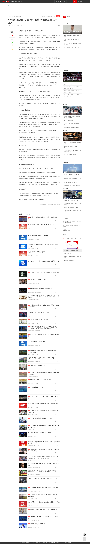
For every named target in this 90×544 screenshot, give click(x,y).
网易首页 (12, 1)
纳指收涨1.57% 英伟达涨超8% (36, 252)
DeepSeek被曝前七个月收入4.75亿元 (71, 182)
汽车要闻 (65, 188)
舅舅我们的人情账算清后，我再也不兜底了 (42, 418)
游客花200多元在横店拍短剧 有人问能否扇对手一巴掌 (42, 478)
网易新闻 (68, 16)
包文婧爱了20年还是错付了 (69, 120)
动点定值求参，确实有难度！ (69, 253)
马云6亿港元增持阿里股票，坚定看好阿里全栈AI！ (44, 509)
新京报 (21, 25)
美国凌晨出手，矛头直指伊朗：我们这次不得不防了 (42, 471)
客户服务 (47, 542)
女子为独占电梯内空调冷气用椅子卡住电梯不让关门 (44, 487)
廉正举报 (66, 542)
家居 (68, 238)
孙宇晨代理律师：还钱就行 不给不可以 (71, 47)
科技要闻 (65, 162)
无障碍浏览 (19, 1)
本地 (80, 238)
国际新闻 (17, 16)
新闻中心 (13, 16)
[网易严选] (64, 1)
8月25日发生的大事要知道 (37, 524)
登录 (74, 1)
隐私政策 (51, 542)
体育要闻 (65, 71)
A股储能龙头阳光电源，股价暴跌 (39, 319)
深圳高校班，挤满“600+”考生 (69, 260)
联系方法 (40, 542)
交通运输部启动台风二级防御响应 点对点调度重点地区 (43, 403)
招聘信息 (44, 542)
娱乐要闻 (65, 104)
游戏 (76, 238)
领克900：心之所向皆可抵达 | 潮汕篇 (71, 200)
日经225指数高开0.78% (36, 387)
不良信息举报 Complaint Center (58, 542)
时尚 (72, 238)
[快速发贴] (12, 32)
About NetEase (32, 542)
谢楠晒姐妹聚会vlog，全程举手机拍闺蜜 (71, 127)
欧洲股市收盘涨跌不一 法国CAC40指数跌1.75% (41, 224)
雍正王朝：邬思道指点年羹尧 (38, 279)
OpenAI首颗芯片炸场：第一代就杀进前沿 (72, 185)
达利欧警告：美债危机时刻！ (38, 365)
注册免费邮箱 (80, 1)
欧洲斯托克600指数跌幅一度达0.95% (38, 235)
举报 (59, 25)
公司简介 (36, 542)
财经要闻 (65, 130)
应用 (15, 1)
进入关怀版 (24, 1)
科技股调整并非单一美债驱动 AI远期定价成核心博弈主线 (43, 261)
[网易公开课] (60, 1)
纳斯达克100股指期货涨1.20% (36, 341)
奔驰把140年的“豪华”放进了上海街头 (71, 207)
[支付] (68, 1)
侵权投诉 (69, 542)
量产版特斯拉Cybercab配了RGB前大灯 (41, 288)
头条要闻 (65, 23)
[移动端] (56, 1)
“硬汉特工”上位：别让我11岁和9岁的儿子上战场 (41, 358)
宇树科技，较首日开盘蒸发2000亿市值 (40, 379)
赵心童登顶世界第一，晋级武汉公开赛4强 (39, 432)
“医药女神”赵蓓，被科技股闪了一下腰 (38, 312)
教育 (64, 238)
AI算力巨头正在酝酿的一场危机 (70, 154)
